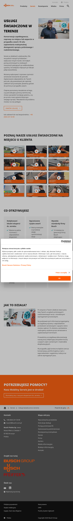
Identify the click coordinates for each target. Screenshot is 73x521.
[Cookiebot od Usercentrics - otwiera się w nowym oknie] (62, 241)
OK (59, 278)
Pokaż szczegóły (61, 272)
